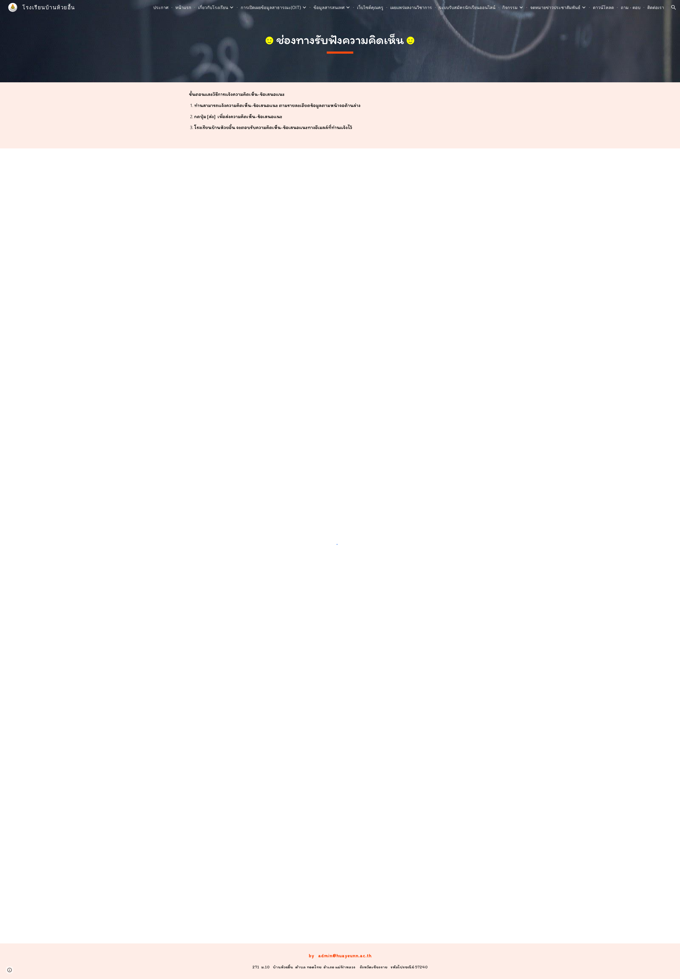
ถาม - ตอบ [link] (630, 7)
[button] (673, 7)
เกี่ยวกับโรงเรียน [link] (213, 7)
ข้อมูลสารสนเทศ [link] (329, 7)
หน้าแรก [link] (183, 7)
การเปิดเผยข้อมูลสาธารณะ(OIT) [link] (271, 7)
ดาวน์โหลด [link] (603, 7)
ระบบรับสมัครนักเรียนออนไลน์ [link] (467, 7)
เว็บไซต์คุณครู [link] (370, 7)
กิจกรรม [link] (510, 7)
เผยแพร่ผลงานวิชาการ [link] (411, 7)
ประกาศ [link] (160, 7)
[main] (340, 41)
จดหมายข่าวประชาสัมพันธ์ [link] (555, 7)
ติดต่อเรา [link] (655, 7)
